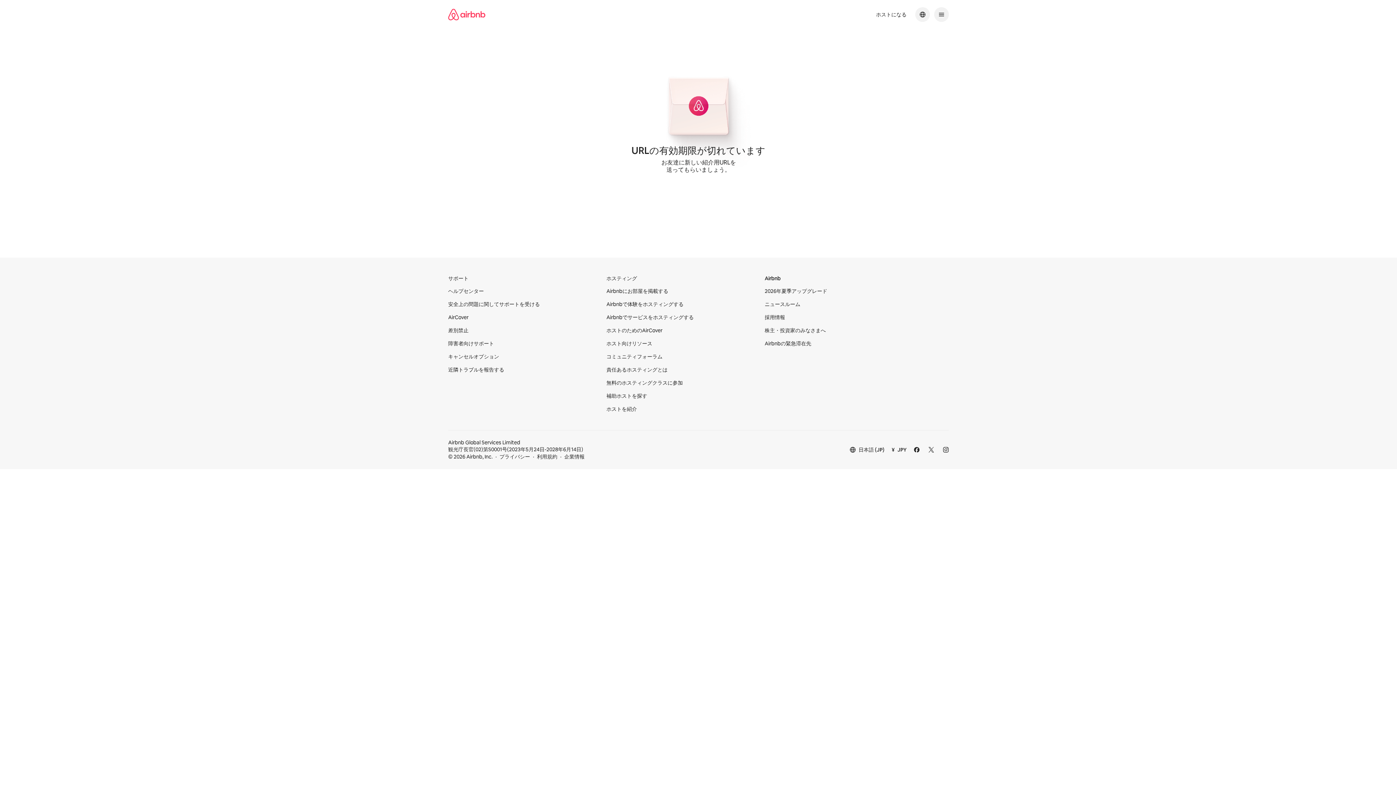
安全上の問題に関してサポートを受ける (494, 304)
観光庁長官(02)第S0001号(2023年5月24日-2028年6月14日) (515, 446)
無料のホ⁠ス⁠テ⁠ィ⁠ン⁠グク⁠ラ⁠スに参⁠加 (644, 383)
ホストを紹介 (621, 409)
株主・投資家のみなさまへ (795, 330)
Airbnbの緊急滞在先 (788, 343)
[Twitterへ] (931, 450)
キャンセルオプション (473, 356)
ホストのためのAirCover (634, 330)
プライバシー (515, 456)
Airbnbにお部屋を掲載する (637, 291)
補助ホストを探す (626, 396)
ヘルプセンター (466, 291)
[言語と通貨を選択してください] (922, 14)
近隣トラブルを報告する (476, 369)
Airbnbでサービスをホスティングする (650, 317)
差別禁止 (458, 330)
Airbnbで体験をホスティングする (645, 304)
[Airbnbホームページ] (466, 14)
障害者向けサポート (471, 343)
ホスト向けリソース (629, 343)
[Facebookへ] (917, 450)
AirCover (458, 317)
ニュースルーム (782, 304)
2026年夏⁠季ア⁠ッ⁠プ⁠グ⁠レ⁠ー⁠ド (796, 291)
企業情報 (574, 456)
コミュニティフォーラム (634, 356)
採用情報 (775, 317)
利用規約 (547, 456)
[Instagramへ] (946, 450)
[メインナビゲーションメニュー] (941, 14)
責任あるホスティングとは (637, 369)
